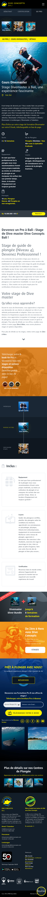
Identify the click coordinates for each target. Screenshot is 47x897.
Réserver (41, 891)
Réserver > (38, 214)
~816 (15, 214)
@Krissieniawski (29, 861)
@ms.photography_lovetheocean (33, 857)
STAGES (35, 650)
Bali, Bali (8, 95)
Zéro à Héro (21, 324)
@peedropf (28, 864)
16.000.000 (7, 214)
